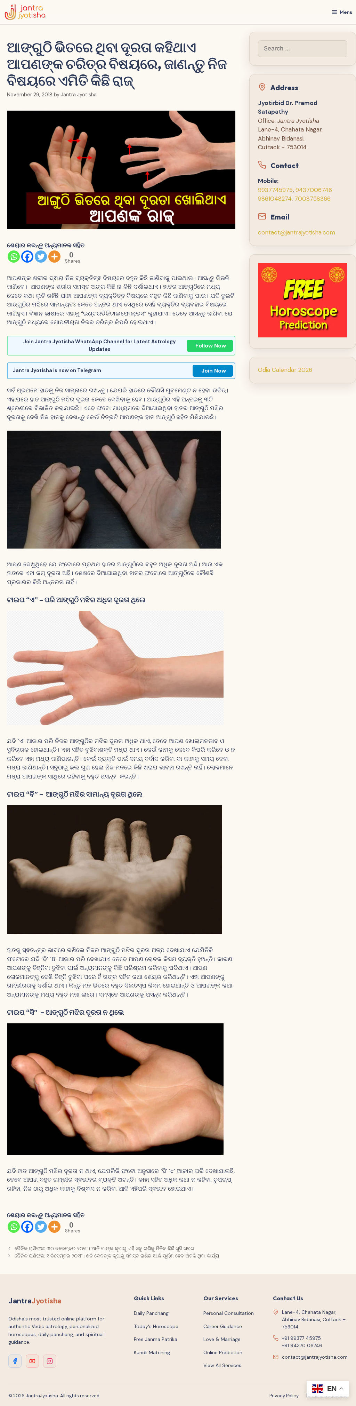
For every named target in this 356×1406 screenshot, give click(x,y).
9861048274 (275, 198)
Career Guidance (222, 1326)
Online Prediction (222, 1352)
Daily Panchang (151, 1313)
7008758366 (312, 198)
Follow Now (210, 345)
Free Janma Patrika (155, 1339)
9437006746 (314, 190)
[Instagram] (49, 1361)
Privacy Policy (284, 1396)
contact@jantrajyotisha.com (296, 232)
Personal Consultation (228, 1313)
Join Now (213, 370)
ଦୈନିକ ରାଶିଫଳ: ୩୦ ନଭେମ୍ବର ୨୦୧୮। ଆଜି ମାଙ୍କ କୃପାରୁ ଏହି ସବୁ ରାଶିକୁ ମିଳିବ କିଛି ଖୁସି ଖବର (104, 1248)
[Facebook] (27, 256)
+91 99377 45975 (301, 1338)
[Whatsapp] (14, 256)
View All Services (222, 1365)
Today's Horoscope (156, 1326)
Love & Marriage (222, 1339)
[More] (54, 256)
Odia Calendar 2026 (285, 370)
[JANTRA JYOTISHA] (25, 12)
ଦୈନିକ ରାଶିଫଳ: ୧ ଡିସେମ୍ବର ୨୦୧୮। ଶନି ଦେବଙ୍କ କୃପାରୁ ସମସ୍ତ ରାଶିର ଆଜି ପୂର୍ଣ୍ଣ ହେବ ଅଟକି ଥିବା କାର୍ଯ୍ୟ (117, 1256)
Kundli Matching (152, 1352)
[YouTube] (32, 1361)
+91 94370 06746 (302, 1345)
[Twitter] (41, 256)
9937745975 (275, 190)
